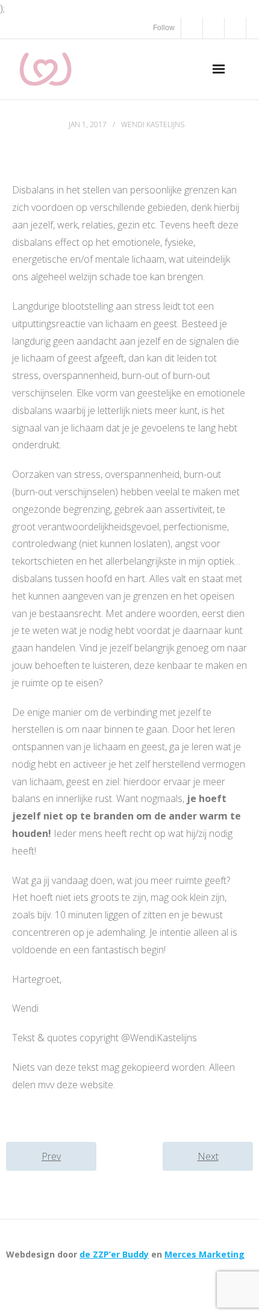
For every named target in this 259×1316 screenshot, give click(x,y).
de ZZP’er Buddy (114, 1254)
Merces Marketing (204, 1254)
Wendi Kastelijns (152, 124)
